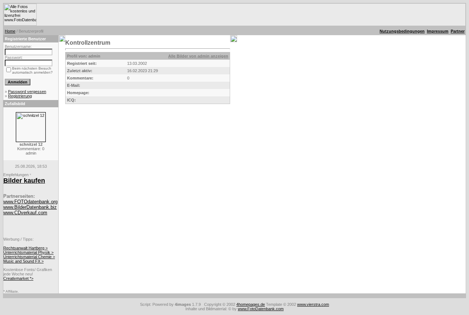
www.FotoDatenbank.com (261, 309)
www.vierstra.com (313, 304)
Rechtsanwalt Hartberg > (25, 248)
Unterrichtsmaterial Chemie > (29, 257)
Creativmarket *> (18, 278)
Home (10, 31)
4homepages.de (250, 304)
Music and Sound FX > (23, 261)
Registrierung (20, 96)
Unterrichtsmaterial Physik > (28, 252)
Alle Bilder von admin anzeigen (198, 56)
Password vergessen (27, 91)
